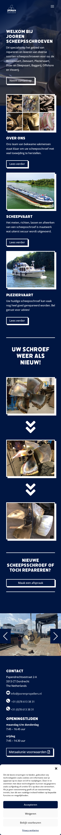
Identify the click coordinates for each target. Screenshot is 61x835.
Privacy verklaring (30, 830)
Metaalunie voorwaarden (28, 752)
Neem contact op (20, 80)
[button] (56, 768)
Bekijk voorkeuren (30, 822)
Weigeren (30, 813)
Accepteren (30, 804)
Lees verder (17, 164)
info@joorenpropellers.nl (26, 693)
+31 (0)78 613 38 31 (23, 701)
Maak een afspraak (30, 583)
